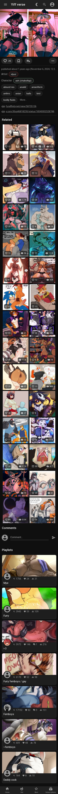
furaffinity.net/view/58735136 (21, 106)
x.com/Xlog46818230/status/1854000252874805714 (31, 111)
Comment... (16, 537)
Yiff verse (18, 4)
